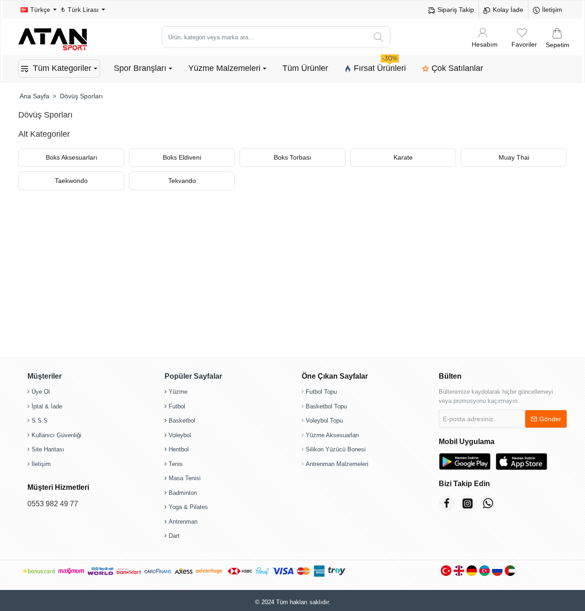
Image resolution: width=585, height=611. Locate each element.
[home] (34, 96)
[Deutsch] (471, 570)
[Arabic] (510, 570)
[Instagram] (467, 503)
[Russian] (497, 570)
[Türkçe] (446, 570)
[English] (458, 570)
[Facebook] (447, 503)
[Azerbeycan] (484, 570)
